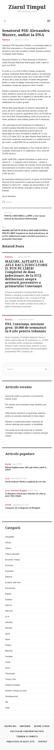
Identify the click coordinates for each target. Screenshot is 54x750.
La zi (7, 478)
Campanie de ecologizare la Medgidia (22, 508)
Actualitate (9, 536)
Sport (7, 667)
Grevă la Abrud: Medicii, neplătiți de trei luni (25, 481)
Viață (7, 707)
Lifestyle (9, 622)
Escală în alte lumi (13, 582)
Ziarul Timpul (27, 7)
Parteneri (25, 726)
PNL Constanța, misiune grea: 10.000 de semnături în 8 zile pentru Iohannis (25, 327)
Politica (6, 39)
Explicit (8, 594)
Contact (43, 741)
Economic (9, 565)
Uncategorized (11, 696)
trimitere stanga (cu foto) (15, 690)
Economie (9, 571)
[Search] (46, 369)
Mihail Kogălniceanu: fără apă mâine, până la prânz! (25, 468)
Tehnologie (10, 673)
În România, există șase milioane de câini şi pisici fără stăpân (25, 494)
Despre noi (10, 726)
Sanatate (9, 656)
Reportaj (8, 650)
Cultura (8, 548)
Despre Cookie (42, 726)
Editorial (8, 576)
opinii (7, 633)
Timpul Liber (10, 679)
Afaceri (8, 542)
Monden (8, 628)
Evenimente (10, 588)
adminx (9, 202)
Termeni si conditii (27, 736)
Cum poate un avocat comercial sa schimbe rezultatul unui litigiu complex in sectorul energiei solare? (26, 433)
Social (8, 464)
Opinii (7, 639)
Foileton (8, 599)
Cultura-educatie (12, 554)
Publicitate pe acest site (21, 741)
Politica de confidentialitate (27, 731)
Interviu (8, 605)
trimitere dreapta (19, 490)
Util (6, 702)
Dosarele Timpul (12, 559)
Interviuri (9, 610)
